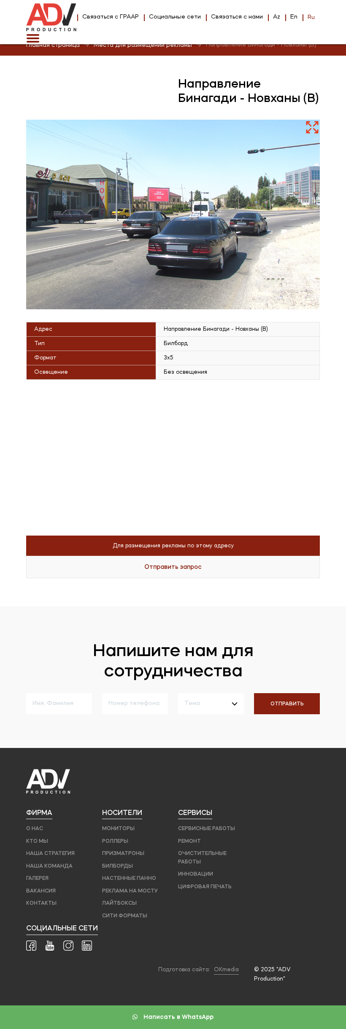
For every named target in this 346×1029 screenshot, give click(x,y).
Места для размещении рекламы (143, 45)
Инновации (195, 874)
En (293, 17)
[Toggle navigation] (33, 38)
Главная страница (53, 45)
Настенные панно (129, 878)
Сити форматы (124, 915)
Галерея (37, 878)
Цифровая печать (205, 886)
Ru (311, 17)
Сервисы (195, 812)
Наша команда (49, 866)
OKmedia (226, 970)
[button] (312, 127)
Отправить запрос (173, 567)
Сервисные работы (206, 828)
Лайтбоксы (119, 903)
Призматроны (123, 853)
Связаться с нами (237, 17)
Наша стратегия (50, 853)
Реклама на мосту (130, 890)
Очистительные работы (202, 857)
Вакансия (41, 890)
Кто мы (37, 841)
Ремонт (189, 841)
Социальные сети (175, 17)
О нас (34, 828)
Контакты (41, 903)
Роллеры (115, 841)
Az (276, 17)
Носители (122, 812)
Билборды (117, 866)
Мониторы (118, 828)
